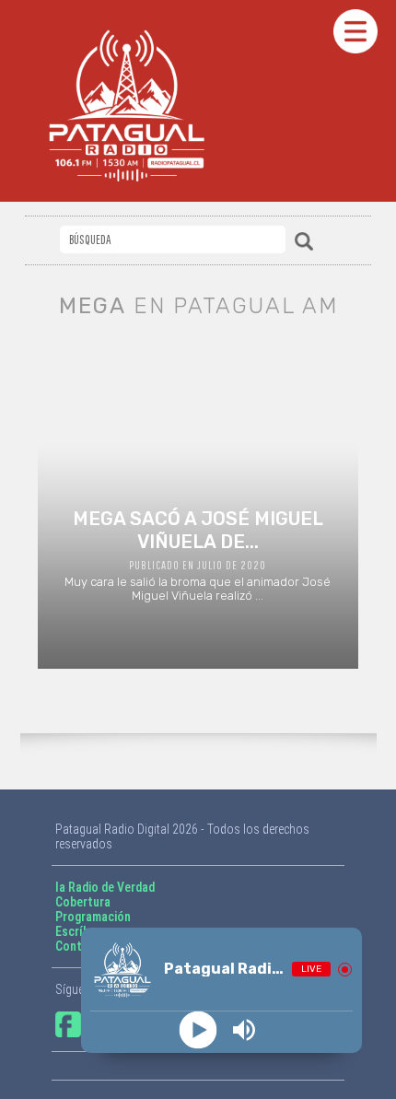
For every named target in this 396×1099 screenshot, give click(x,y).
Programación (93, 916)
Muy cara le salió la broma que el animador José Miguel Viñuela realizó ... (197, 555)
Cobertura (83, 901)
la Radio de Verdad (105, 887)
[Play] (198, 1030)
